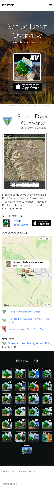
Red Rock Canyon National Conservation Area (29, 320)
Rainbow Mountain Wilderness (24, 311)
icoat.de (8, 5)
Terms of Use (10, 484)
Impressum (8, 472)
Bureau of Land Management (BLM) (29, 343)
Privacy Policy (27, 472)
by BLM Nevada (26, 105)
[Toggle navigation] (50, 5)
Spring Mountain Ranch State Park (26, 329)
